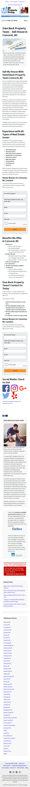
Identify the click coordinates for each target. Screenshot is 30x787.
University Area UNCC (9, 738)
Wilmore (6, 749)
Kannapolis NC (8, 656)
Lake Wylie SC (7, 658)
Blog (27, 768)
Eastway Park (7, 728)
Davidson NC (7, 632)
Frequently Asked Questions (19, 765)
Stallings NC (7, 697)
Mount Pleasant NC (9, 689)
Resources (13, 768)
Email (6, 207)
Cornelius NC (7, 627)
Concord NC (7, 625)
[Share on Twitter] (6, 416)
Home (7, 1)
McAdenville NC (8, 671)
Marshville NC (7, 663)
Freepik (16, 401)
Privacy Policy (20, 768)
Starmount (7, 746)
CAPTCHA (6, 219)
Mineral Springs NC (9, 676)
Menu (26, 20)
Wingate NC (7, 715)
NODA (5, 730)
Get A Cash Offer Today (11, 763)
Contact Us (22, 1)
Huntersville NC (8, 648)
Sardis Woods (7, 741)
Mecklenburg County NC (10, 718)
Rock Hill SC (7, 661)
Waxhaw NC (7, 707)
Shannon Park (7, 743)
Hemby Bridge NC (8, 645)
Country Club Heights (9, 725)
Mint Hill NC (7, 679)
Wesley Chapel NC (8, 712)
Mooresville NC (8, 684)
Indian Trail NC (8, 653)
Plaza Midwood (8, 736)
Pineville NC (7, 694)
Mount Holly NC (8, 687)
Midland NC (7, 674)
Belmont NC (7, 622)
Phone (6, 213)
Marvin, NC (7, 666)
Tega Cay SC (7, 700)
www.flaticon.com (7, 403)
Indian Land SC (8, 651)
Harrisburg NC (7, 643)
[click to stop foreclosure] (15, 569)
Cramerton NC (8, 630)
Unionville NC (7, 702)
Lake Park (6, 733)
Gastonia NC (7, 640)
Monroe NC (7, 681)
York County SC (8, 723)
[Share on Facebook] (3, 416)
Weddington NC (8, 710)
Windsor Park (7, 751)
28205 (5, 754)
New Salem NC (8, 692)
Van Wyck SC (7, 705)
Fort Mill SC (7, 638)
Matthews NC (7, 669)
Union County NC (8, 720)
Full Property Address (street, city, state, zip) (13, 200)
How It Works (7, 765)
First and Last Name (10, 193)
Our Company (13, 1)
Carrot (25, 785)
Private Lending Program (15, 5)
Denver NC (6, 635)
